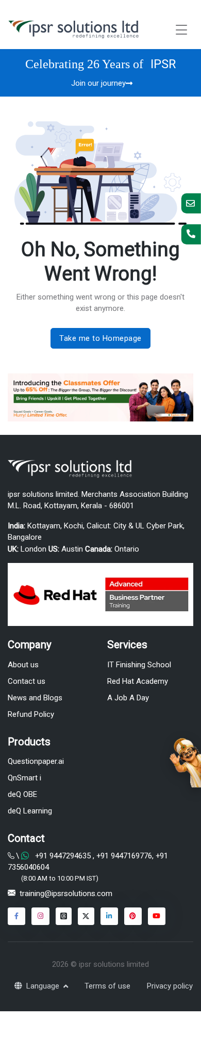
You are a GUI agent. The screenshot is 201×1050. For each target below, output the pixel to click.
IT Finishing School (139, 664)
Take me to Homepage (100, 338)
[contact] (191, 203)
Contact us (26, 681)
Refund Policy (31, 714)
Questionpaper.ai (36, 761)
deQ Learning (30, 811)
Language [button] (43, 986)
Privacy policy (170, 986)
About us (23, 664)
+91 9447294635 (63, 855)
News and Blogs (35, 697)
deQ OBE (22, 794)
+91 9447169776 (123, 855)
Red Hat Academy (137, 681)
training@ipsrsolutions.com (66, 893)
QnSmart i (24, 777)
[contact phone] (190, 234)
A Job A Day (128, 697)
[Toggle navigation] (181, 29)
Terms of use (107, 986)
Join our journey (98, 83)
